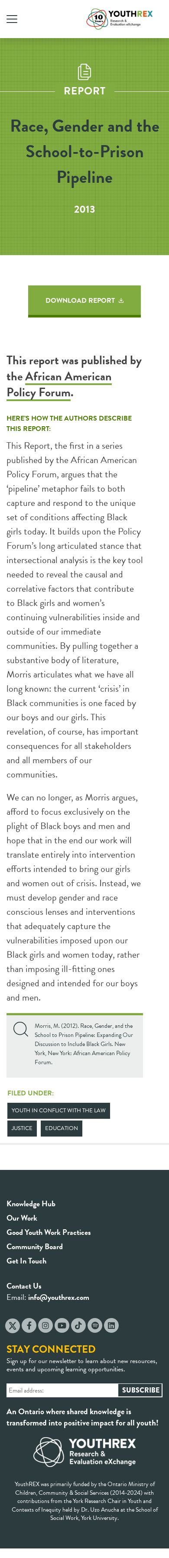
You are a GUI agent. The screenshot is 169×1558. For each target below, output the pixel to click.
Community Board (34, 1246)
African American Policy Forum (59, 384)
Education (61, 1128)
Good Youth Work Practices (48, 1232)
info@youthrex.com (58, 1297)
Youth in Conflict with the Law (59, 1110)
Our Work (21, 1218)
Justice (22, 1128)
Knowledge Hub (30, 1203)
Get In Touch (26, 1260)
